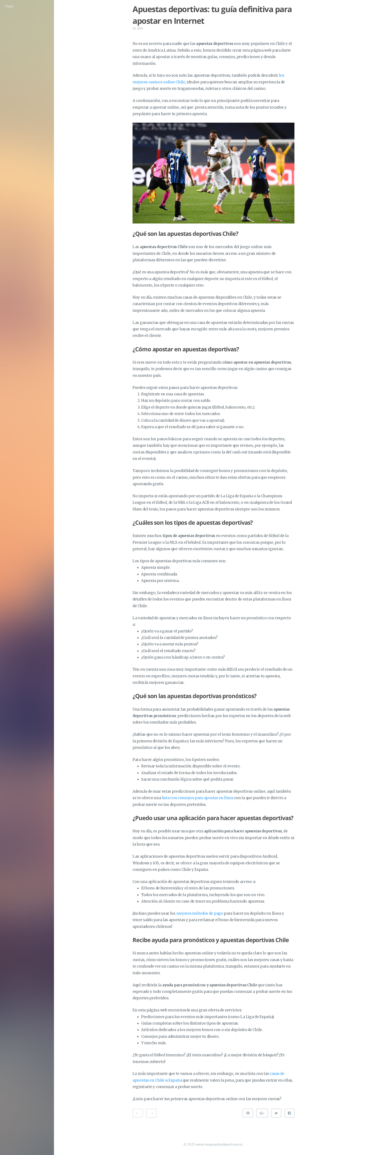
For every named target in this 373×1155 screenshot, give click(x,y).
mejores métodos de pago (199, 913)
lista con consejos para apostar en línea (197, 797)
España (175, 1080)
